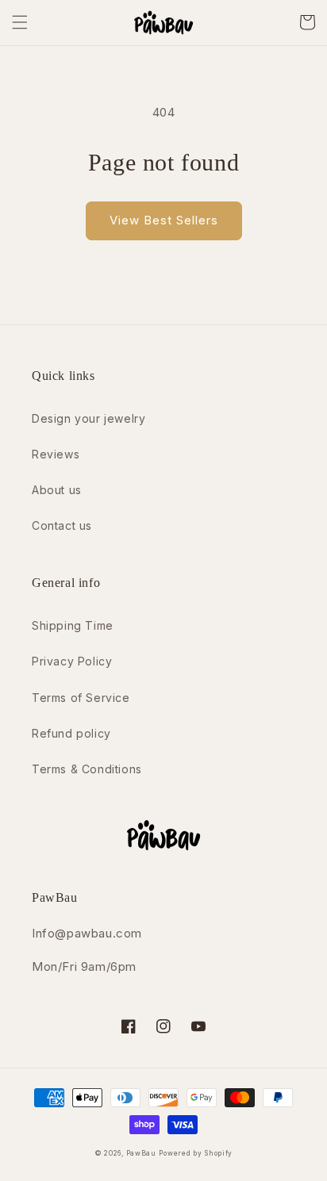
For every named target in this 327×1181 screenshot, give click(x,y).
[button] (19, 22)
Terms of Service (81, 697)
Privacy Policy (72, 661)
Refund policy (71, 733)
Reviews (55, 454)
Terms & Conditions (87, 769)
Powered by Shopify (196, 1153)
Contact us (62, 525)
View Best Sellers (164, 220)
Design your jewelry (88, 418)
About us (57, 490)
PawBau (141, 1153)
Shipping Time (72, 625)
